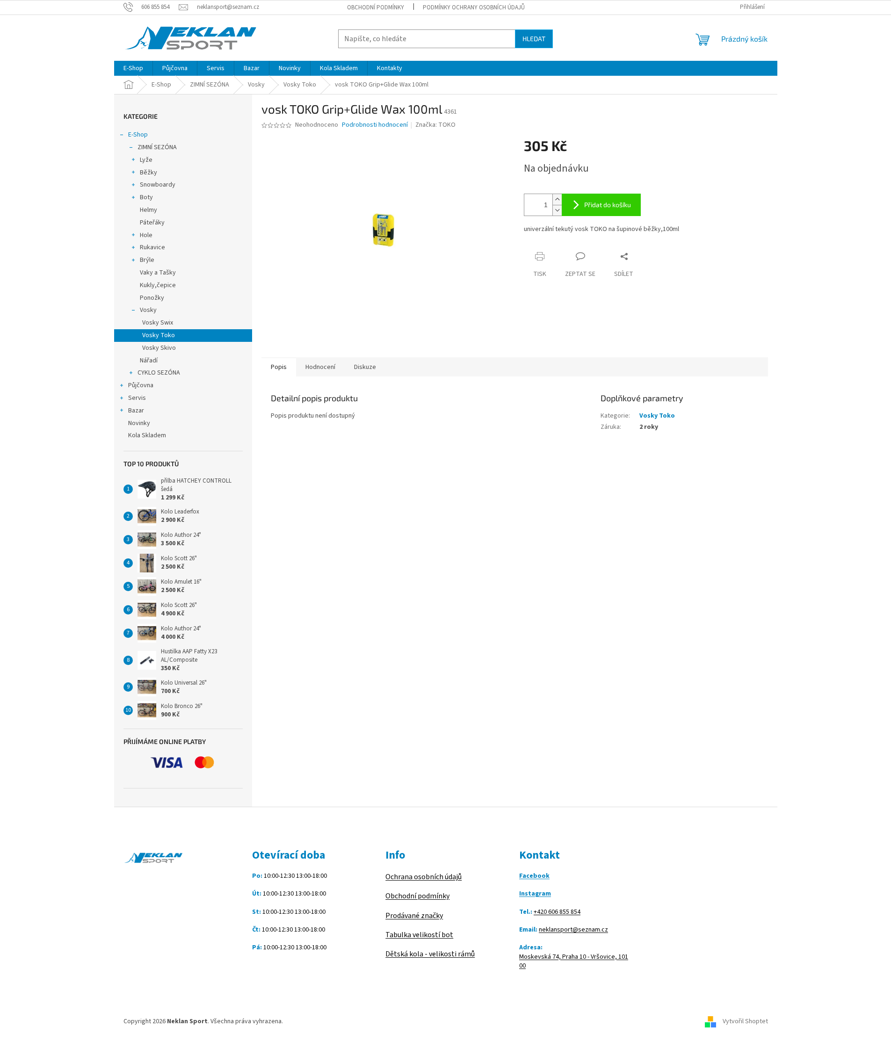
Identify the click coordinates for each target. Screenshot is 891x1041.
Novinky (139, 423)
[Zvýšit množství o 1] (557, 199)
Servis (137, 398)
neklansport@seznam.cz (573, 929)
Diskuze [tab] (365, 367)
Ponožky (152, 298)
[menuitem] (133, 68)
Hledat (533, 39)
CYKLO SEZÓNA (159, 372)
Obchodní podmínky (375, 7)
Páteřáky (152, 222)
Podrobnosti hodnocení (375, 125)
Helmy (148, 210)
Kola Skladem (147, 435)
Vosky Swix (157, 322)
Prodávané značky (414, 916)
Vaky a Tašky (158, 272)
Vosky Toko (158, 335)
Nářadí (149, 360)
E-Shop (138, 134)
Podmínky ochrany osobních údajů (474, 7)
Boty (146, 197)
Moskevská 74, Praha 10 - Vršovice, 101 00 (573, 961)
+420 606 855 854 (557, 912)
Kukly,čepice (158, 285)
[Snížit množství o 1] (557, 210)
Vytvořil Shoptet (745, 1021)
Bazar (136, 410)
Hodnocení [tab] (320, 367)
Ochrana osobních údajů (423, 877)
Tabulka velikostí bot (419, 935)
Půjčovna (140, 385)
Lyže (146, 160)
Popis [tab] (279, 367)
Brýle (147, 260)
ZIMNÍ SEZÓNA (157, 147)
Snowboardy (157, 184)
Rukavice (152, 247)
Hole (146, 235)
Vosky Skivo (159, 348)
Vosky (148, 310)
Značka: (435, 125)
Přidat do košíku (607, 205)
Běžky (148, 172)
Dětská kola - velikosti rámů (430, 954)
